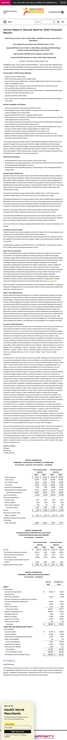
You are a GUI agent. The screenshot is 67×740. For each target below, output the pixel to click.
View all (63, 2)
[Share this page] (62, 22)
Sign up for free (17, 732)
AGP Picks (5, 2)
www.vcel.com (52, 281)
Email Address (9, 724)
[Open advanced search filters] (58, 22)
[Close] (32, 704)
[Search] (54, 22)
